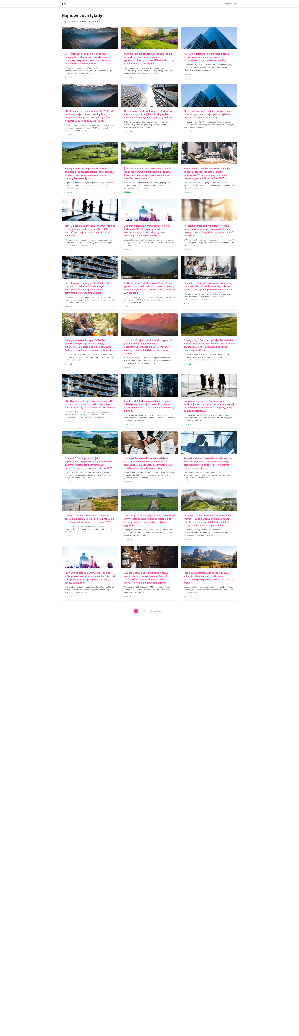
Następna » (158, 611)
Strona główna (230, 4)
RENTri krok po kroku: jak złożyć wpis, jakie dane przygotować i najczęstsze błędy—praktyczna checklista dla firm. (208, 114)
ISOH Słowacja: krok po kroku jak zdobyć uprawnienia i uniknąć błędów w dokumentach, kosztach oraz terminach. (207, 57)
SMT (65, 3)
